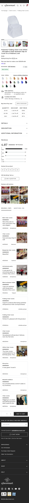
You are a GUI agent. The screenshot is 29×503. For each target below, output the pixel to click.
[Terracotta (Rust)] (22, 78)
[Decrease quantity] (3, 414)
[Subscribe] (26, 425)
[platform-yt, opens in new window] (16, 489)
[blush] (2, 82)
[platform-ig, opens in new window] (2, 489)
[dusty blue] (18, 82)
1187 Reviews (11, 66)
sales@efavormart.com (18, 430)
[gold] (14, 78)
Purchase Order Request (8, 451)
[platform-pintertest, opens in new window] (19, 489)
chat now (16, 434)
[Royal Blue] (22, 82)
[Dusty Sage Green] (14, 82)
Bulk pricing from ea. (9, 58)
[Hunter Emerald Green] (6, 86)
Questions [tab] (19, 208)
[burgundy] (10, 82)
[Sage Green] (2, 86)
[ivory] (10, 78)
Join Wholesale (5, 447)
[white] (2, 78)
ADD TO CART (20, 414)
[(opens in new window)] (4, 494)
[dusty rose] (6, 82)
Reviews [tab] (6, 208)
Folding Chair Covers (23, 10)
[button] (4, 44)
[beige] (6, 78)
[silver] (10, 86)
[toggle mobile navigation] (2, 5)
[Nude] (18, 78)
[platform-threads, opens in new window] (5, 489)
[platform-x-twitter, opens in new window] (12, 489)
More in (20, 75)
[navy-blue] (26, 82)
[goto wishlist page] (24, 5)
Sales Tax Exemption (7, 454)
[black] (14, 86)
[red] (26, 78)
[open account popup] (21, 5)
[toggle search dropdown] (18, 5)
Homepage (4, 10)
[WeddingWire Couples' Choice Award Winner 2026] (9, 494)
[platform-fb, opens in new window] (9, 489)
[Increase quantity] (10, 414)
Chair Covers (12, 10)
